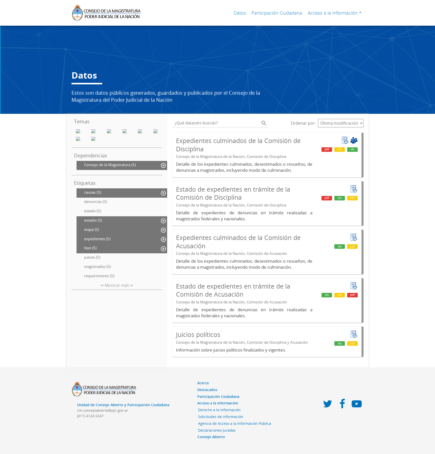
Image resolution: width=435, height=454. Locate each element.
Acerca (203, 382)
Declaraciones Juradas (217, 430)
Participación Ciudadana (276, 13)
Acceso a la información (217, 403)
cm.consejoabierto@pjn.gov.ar (102, 410)
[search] (264, 123)
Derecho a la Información (219, 409)
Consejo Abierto (211, 436)
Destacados (207, 389)
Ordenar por (303, 123)
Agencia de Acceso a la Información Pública (234, 423)
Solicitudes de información (220, 416)
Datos (240, 13)
